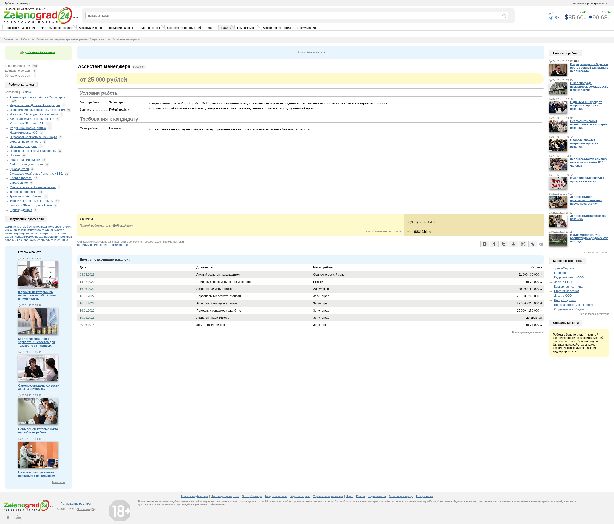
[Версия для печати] (541, 245)
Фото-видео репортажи (57, 27)
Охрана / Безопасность (25, 141)
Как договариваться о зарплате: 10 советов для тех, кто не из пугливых (36, 342)
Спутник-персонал (566, 291)
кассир (22, 230)
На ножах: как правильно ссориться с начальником (36, 474)
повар (39, 236)
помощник (51, 236)
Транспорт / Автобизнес (26, 196)
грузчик (66, 226)
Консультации (306, 27)
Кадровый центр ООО (569, 277)
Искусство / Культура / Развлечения (34, 114)
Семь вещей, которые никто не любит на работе (38, 430)
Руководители (19, 169)
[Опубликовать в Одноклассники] (513, 243)
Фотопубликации (90, 27)
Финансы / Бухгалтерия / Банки (31, 205)
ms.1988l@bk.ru (419, 232)
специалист (45, 240)
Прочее (15, 155)
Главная (8, 39)
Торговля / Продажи (23, 192)
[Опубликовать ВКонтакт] (484, 243)
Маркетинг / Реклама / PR (27, 123)
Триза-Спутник (564, 268)
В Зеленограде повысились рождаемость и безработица (589, 87)
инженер (11, 230)
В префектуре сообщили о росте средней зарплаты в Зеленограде (589, 68)
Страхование (19, 182)
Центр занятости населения (573, 304)
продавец (65, 236)
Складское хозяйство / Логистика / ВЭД (36, 173)
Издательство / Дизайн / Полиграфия (35, 105)
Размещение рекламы (76, 503)
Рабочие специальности (26, 164)
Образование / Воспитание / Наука (33, 137)
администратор (15, 226)
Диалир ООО (563, 295)
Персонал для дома (23, 146)
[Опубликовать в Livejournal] (532, 243)
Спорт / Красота (21, 178)
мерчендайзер (29, 233)
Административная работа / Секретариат (80, 39)
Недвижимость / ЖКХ (24, 132)
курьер (49, 230)
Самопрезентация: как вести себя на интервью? (38, 387)
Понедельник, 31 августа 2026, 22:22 (26, 8)
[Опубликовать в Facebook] (494, 243)
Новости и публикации (20, 27)
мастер (59, 230)
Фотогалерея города (277, 27)
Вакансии (42, 39)
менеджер (12, 233)
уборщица (61, 240)
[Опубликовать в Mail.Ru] (523, 243)
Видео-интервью (150, 27)
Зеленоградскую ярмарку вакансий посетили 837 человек (588, 162)
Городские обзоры (120, 27)
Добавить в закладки (17, 3)
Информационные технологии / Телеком (37, 110)
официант (61, 233)
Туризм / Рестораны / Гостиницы (31, 201)
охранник (11, 236)
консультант (35, 230)
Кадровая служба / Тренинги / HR (32, 119)
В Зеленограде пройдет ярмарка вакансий (587, 179)
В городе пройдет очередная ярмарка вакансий (584, 143)
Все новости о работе (596, 252)
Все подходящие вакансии (528, 332)
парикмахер (26, 236)
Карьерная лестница (568, 286)
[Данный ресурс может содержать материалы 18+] (119, 511)
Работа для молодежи (25, 160)
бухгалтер (34, 226)
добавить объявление (40, 52)
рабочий (10, 240)
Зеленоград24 (85, 509)
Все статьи (58, 482)
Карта (211, 27)
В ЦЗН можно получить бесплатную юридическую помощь (589, 238)
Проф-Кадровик (565, 300)
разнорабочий (27, 240)
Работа (226, 27)
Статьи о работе (29, 252)
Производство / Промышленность (33, 151)
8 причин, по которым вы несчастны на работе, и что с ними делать (37, 295)
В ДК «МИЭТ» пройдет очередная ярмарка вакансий (586, 105)
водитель (47, 226)
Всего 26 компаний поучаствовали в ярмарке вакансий (588, 124)
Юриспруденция (21, 210)
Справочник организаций (184, 27)
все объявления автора (382, 231)
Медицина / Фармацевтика (28, 128)
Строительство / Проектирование (33, 187)
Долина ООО (563, 282)
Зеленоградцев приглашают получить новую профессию (586, 200)
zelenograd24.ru (426, 501)
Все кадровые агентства (594, 313)
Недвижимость (247, 27)
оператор (46, 233)
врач (58, 226)
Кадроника (561, 273)
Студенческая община (569, 309)
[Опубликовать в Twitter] (503, 243)
